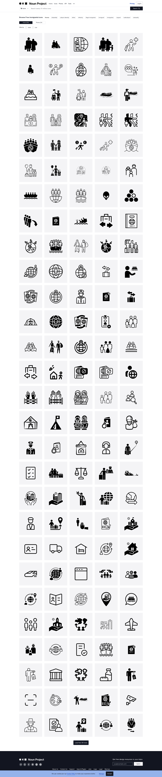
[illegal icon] (81, 372)
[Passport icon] (131, 220)
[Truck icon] (55, 548)
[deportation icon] (106, 296)
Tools (69, 4)
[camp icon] (55, 422)
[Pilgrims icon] (30, 725)
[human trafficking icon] (30, 674)
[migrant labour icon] (131, 246)
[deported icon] (106, 422)
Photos (61, 4)
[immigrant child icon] (30, 170)
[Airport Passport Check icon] (106, 473)
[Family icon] (131, 170)
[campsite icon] (30, 422)
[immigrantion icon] (55, 44)
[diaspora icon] (81, 624)
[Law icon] (81, 473)
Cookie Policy (71, 774)
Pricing (132, 3)
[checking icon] (30, 473)
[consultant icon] (106, 447)
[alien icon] (106, 195)
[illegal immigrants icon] (106, 94)
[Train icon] (30, 573)
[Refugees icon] (131, 473)
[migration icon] (55, 195)
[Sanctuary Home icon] (131, 548)
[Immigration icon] (81, 195)
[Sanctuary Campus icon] (131, 523)
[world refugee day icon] (81, 447)
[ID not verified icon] (106, 321)
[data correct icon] (81, 649)
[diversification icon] (131, 195)
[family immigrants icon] (55, 120)
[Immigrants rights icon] (106, 170)
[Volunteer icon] (131, 271)
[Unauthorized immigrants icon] (81, 170)
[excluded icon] (81, 523)
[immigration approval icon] (131, 649)
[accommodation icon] (81, 548)
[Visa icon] (30, 548)
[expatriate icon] (55, 271)
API (65, 4)
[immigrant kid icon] (55, 170)
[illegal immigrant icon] (131, 94)
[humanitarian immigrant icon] (106, 145)
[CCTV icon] (131, 700)
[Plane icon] (131, 624)
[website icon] (81, 573)
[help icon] (30, 397)
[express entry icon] (106, 624)
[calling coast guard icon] (81, 700)
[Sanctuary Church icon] (55, 624)
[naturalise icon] (30, 296)
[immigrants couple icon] (55, 145)
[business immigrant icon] (81, 145)
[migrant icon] (55, 246)
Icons (55, 4)
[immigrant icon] (81, 44)
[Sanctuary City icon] (30, 498)
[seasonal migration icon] (131, 725)
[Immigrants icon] (30, 44)
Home (50, 4)
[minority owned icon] (131, 573)
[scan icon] (30, 700)
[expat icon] (131, 372)
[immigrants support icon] (30, 120)
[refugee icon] (30, 195)
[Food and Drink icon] (106, 674)
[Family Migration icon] (55, 473)
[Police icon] (81, 296)
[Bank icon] (55, 674)
